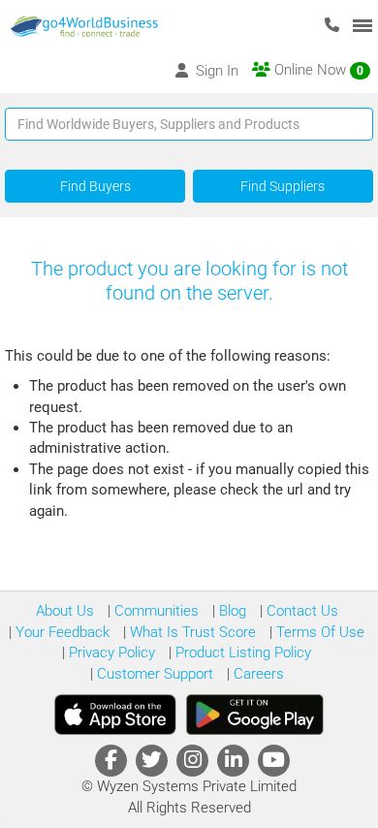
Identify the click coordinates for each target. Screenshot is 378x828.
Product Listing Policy (241, 652)
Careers (257, 674)
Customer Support (153, 674)
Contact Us (300, 611)
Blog (230, 611)
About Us (65, 611)
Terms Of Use (318, 632)
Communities (154, 611)
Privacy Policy (110, 652)
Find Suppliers (282, 186)
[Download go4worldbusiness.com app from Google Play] (255, 714)
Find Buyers (95, 186)
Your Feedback (61, 632)
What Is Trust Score (191, 632)
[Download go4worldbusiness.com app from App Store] (115, 714)
